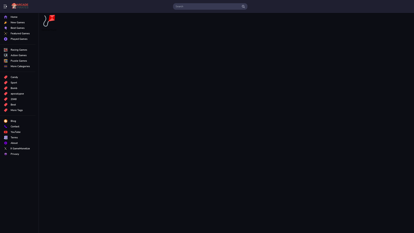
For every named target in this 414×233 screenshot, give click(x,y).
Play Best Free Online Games (20, 6)
